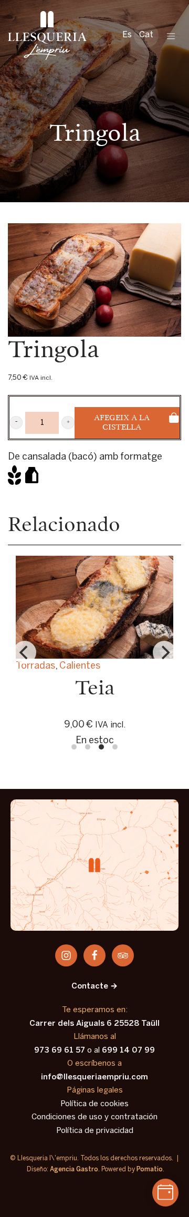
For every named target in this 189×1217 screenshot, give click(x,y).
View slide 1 (74, 747)
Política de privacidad (94, 1131)
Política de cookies (94, 1104)
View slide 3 (101, 747)
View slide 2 (87, 747)
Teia (94, 689)
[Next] (164, 652)
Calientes (79, 666)
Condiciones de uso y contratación (95, 1117)
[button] (16, 422)
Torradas (35, 666)
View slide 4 (115, 747)
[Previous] (24, 652)
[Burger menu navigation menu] (171, 35)
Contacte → (94, 986)
